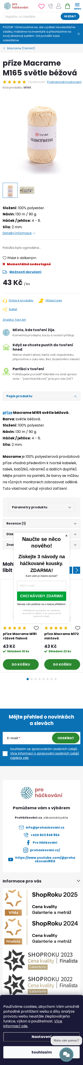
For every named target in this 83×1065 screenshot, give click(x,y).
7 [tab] (51, 679)
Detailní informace (17, 233)
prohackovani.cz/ (45, 850)
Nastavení (42, 1036)
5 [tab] (43, 679)
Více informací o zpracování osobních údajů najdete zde (44, 755)
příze (7, 412)
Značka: (14, 320)
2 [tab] (32, 679)
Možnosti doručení (25, 272)
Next (76, 570)
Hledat (70, 16)
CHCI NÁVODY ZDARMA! (41, 596)
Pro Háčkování (45, 842)
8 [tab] (55, 679)
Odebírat (66, 738)
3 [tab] (36, 679)
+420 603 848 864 (45, 835)
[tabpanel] (21, 626)
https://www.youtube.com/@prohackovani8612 (45, 859)
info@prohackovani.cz (45, 827)
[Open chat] (66, 1054)
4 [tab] (40, 679)
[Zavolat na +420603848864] (50, 6)
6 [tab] (47, 679)
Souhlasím (41, 1052)
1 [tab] (28, 679)
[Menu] (77, 6)
